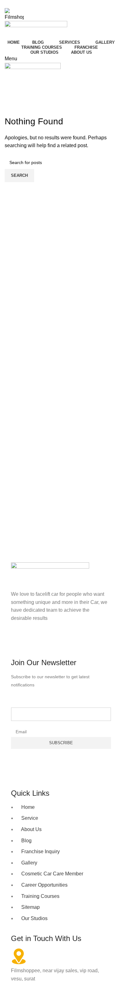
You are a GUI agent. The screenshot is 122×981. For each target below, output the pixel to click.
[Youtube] (52, 642)
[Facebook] (19, 642)
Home (10, 111)
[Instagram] (35, 642)
